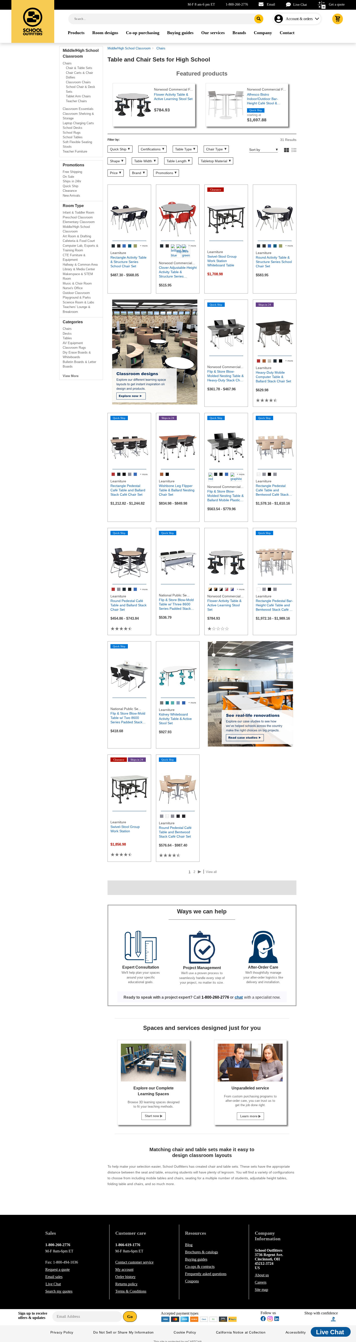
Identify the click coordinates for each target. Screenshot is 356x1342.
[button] (323, 671)
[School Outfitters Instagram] (270, 1320)
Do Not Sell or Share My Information (123, 1332)
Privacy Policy (61, 1332)
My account (124, 1269)
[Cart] (337, 19)
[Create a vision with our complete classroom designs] (155, 352)
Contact (134, 1262)
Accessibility (296, 1332)
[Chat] (289, 4)
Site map (261, 1290)
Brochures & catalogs (201, 1252)
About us (262, 1275)
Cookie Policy (185, 1332)
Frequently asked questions (205, 1274)
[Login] (279, 19)
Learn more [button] (249, 1116)
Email (271, 4)
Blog (189, 1245)
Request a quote (57, 1269)
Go (130, 1316)
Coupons (192, 1281)
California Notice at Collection (241, 1332)
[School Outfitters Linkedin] (276, 1319)
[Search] (258, 19)
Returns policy (126, 1284)
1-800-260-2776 (237, 4)
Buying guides (196, 1259)
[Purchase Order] (213, 1319)
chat (239, 997)
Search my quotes (58, 1291)
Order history (125, 1277)
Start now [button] (152, 1116)
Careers (260, 1282)
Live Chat (300, 5)
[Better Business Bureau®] (333, 1319)
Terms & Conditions (130, 1291)
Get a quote (337, 4)
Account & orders (299, 19)
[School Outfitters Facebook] (263, 1319)
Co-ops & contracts (200, 1267)
